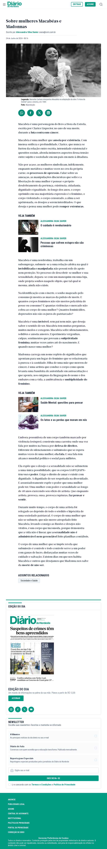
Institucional (14, 818)
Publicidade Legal (16, 804)
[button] (4, 4)
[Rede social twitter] (24, 709)
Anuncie (11, 799)
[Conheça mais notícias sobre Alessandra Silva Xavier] (28, 227)
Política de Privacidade (64, 784)
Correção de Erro (16, 832)
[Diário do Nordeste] (15, 4)
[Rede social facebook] (18, 709)
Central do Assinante (18, 813)
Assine (11, 809)
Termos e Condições (41, 784)
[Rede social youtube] (31, 709)
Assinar (16, 698)
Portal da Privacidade (18, 828)
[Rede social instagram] (11, 709)
